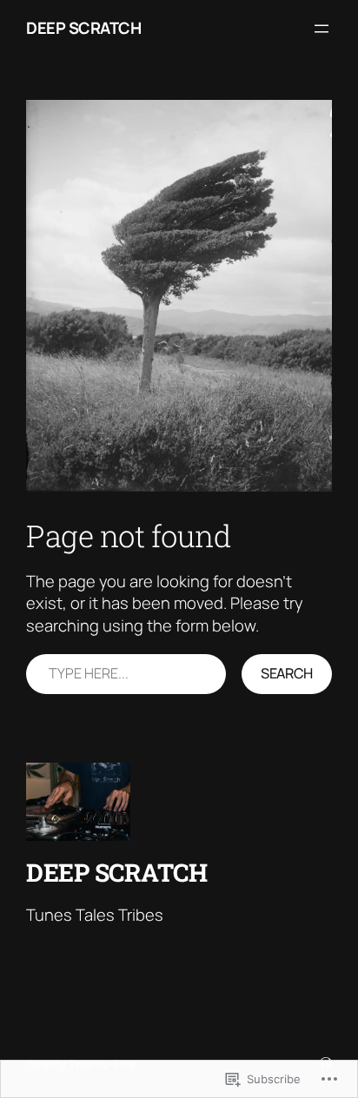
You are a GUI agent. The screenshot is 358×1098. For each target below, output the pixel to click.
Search (287, 673)
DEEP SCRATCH (83, 28)
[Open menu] (321, 28)
